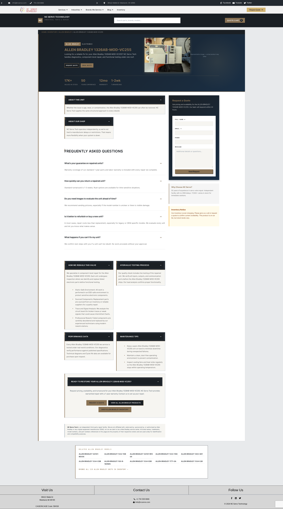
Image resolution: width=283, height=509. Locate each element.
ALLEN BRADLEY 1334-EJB (192, 461)
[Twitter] (240, 498)
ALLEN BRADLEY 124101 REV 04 (141, 455)
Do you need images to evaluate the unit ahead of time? (90, 198)
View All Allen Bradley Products (126, 403)
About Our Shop (76, 121)
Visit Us (47, 490)
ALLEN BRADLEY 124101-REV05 (89, 455)
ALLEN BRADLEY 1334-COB (90, 461)
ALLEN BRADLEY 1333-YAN (166, 454)
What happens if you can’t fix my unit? (82, 237)
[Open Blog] (112, 9)
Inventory (52, 32)
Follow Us (236, 490)
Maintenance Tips (129, 337)
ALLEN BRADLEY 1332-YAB (115, 454)
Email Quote (87, 65)
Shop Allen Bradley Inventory (114, 409)
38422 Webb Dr (47, 497)
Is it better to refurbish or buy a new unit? (83, 216)
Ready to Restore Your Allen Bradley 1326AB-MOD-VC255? (101, 382)
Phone (177, 138)
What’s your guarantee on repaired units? (83, 163)
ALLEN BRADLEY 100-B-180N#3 (114, 462)
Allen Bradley (65, 32)
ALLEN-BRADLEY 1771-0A (166, 461)
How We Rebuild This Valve (82, 265)
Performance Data (78, 337)
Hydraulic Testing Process (134, 265)
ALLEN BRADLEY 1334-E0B (141, 461)
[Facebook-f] (232, 498)
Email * (178, 128)
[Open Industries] (81, 9)
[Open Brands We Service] (103, 9)
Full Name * (180, 119)
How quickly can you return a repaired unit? (84, 181)
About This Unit (76, 100)
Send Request (194, 171)
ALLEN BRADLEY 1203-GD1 (192, 454)
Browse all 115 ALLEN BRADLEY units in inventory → (103, 469)
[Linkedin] (236, 498)
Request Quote (72, 65)
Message (178, 147)
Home (44, 32)
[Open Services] (67, 9)
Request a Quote (96, 403)
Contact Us (141, 490)
